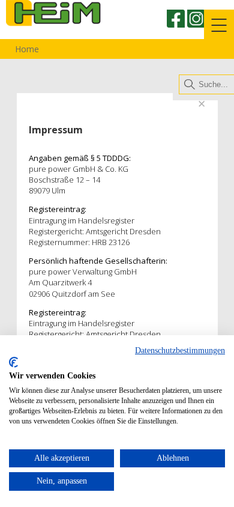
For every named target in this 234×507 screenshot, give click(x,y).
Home (26, 49)
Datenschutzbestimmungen (180, 350)
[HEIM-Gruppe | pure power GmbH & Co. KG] (68, 32)
